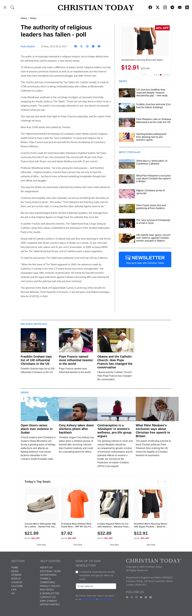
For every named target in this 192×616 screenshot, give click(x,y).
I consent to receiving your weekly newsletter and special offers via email (97, 575)
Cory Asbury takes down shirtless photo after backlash (76, 429)
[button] (5, 8)
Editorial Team (50, 571)
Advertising (48, 575)
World (15, 578)
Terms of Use (89, 599)
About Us (46, 567)
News (33, 18)
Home (24, 18)
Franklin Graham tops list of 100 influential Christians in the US (36, 360)
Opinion (16, 575)
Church (16, 582)
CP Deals (143, 74)
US (13, 593)
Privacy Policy (50, 586)
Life (13, 589)
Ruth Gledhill (28, 46)
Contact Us (48, 597)
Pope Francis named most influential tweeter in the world (76, 360)
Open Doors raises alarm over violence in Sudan (36, 429)
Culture (17, 586)
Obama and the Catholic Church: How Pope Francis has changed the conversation (114, 362)
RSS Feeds (47, 589)
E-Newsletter (49, 593)
